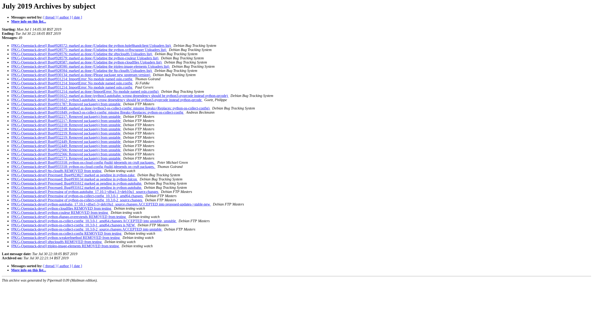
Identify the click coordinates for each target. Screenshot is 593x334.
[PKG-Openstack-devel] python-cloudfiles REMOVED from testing (61, 208)
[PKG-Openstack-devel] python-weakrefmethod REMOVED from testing (66, 238)
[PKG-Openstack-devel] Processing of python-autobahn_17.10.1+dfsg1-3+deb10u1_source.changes (85, 192)
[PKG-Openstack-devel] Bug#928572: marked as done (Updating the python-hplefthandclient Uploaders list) (91, 46)
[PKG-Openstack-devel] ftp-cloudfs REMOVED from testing (56, 171)
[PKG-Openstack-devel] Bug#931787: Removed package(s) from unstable (66, 104)
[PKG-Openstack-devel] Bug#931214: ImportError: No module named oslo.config (72, 79)
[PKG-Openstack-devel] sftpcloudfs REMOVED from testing (57, 242)
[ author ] (64, 17)
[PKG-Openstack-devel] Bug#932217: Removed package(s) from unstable (66, 117)
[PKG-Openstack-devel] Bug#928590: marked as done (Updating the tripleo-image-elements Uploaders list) (90, 66)
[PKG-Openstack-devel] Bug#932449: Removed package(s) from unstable (66, 142)
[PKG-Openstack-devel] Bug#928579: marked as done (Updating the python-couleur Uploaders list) (85, 58)
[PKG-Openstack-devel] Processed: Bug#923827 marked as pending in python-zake (73, 175)
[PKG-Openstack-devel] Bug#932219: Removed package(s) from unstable (66, 133)
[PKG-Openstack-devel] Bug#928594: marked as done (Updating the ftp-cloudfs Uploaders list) (82, 71)
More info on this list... (28, 21)
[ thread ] (50, 17)
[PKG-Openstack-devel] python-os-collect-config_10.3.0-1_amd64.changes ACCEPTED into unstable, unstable (94, 221)
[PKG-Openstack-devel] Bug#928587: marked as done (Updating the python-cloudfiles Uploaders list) (86, 62)
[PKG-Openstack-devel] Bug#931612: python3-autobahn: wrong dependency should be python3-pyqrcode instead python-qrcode (106, 100)
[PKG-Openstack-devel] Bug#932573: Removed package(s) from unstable (66, 158)
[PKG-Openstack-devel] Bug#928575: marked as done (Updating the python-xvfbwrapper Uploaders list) (89, 50)
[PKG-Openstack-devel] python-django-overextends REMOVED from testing (69, 217)
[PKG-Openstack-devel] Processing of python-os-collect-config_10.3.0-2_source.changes (77, 200)
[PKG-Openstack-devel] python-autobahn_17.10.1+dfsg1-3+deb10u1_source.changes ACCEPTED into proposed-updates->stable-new (111, 204)
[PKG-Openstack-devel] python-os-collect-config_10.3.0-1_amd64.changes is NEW (73, 225)
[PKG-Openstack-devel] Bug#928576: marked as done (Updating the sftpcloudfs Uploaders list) (82, 54)
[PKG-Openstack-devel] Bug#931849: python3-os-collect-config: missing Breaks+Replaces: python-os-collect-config (97, 112)
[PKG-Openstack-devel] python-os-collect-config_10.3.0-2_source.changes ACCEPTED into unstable (86, 229)
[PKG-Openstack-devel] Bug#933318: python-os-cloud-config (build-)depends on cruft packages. (83, 162)
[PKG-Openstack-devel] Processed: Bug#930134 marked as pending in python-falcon (74, 179)
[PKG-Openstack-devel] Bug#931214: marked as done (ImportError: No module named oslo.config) (85, 91)
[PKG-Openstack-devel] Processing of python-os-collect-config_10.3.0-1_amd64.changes (77, 196)
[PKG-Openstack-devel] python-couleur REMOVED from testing (60, 213)
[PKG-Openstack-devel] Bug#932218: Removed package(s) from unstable (66, 125)
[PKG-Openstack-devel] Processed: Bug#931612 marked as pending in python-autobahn (76, 183)
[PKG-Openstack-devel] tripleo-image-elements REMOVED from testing (65, 246)
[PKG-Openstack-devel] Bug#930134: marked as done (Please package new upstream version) (81, 75)
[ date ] (77, 17)
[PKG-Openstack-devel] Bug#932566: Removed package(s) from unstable (66, 150)
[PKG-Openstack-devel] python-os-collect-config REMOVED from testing (66, 233)
